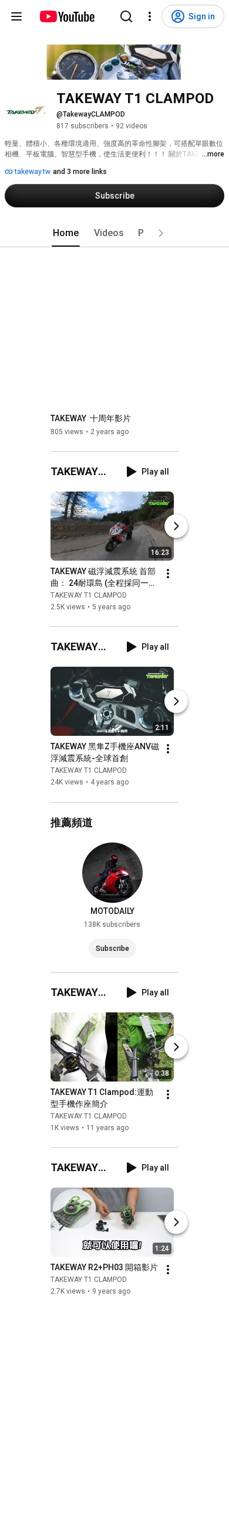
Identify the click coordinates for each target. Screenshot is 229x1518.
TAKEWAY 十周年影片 (90, 418)
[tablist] (114, 233)
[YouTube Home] (67, 16)
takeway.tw (31, 172)
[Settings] (150, 16)
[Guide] (16, 16)
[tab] (66, 233)
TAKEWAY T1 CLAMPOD (88, 595)
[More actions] (168, 573)
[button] (161, 233)
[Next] (176, 526)
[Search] (126, 16)
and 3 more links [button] (80, 172)
